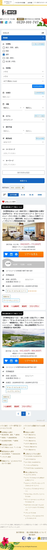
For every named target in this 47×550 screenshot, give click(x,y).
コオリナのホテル (30, 459)
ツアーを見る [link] (31, 254)
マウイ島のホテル (30, 441)
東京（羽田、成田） (12, 47)
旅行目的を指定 (23, 172)
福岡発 (16, 441)
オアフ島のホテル (30, 435)
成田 (7, 54)
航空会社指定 (40, 138)
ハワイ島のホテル (30, 437)
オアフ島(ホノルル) (7, 447)
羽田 (7, 51)
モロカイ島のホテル (31, 446)
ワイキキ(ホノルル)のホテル (33, 456)
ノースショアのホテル (31, 465)
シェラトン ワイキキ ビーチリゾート (34, 490)
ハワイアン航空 (6, 457)
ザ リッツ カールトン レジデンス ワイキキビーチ (34, 501)
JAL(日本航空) (6, 454)
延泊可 (24, 306)
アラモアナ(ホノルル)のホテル (34, 468)
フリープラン (34, 306)
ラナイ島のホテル (30, 449)
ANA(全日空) (16, 454)
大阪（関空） (10, 58)
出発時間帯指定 (39, 93)
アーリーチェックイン (11, 300)
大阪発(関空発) (12, 437)
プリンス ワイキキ (30, 513)
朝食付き (6, 296)
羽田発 (4, 437)
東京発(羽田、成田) (7, 435)
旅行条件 (32, 535)
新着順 (40, 195)
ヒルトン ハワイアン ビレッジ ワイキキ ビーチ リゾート (34, 484)
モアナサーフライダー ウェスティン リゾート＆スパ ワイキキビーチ (34, 507)
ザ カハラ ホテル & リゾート (16, 291)
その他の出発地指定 (38, 44)
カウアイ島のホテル (31, 443)
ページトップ (40, 420)
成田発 (17, 435)
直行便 (6, 306)
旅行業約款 (20, 532)
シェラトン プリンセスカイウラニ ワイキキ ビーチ (34, 517)
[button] (23, 37)
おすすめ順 (13, 195)
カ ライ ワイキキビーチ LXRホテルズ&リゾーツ (34, 479)
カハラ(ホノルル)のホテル (32, 462)
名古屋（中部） (11, 61)
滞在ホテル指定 (39, 116)
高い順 (31, 195)
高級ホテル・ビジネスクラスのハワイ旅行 (12, 462)
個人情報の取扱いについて (36, 532)
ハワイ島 (18, 447)
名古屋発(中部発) (7, 441)
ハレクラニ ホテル (13, 391)
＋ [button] (38, 86)
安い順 (23, 195)
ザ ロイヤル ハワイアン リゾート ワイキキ (34, 495)
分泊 (4, 401)
